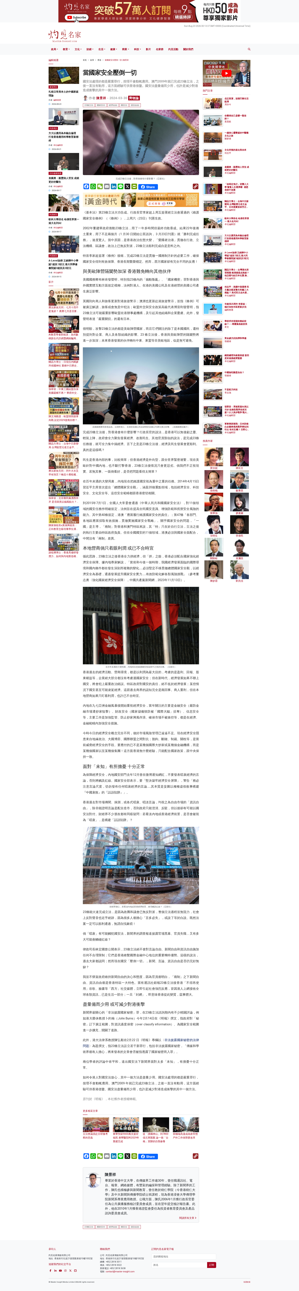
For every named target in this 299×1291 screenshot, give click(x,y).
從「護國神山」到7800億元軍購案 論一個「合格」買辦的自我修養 (155, 1137)
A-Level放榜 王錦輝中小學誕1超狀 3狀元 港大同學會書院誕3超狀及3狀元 (63, 264)
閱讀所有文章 (187, 1217)
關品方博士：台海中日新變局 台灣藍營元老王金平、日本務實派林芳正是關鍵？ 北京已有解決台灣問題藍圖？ (237, 207)
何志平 (228, 153)
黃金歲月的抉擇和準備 (235, 338)
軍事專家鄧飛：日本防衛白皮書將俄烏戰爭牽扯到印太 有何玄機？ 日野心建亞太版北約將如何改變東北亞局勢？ (237, 430)
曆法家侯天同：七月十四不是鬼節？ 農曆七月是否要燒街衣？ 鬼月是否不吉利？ (64, 311)
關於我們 (188, 49)
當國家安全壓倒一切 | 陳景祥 (117, 60)
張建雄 (228, 341)
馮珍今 (228, 104)
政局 (53, 49)
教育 (65, 49)
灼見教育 (53, 215)
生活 (100, 49)
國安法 (124, 105)
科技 (136, 49)
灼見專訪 (53, 128)
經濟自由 (113, 105)
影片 (148, 49)
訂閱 (211, 1264)
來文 (227, 327)
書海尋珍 (53, 87)
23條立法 (89, 105)
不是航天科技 (231, 389)
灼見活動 (173, 49)
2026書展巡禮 (55, 173)
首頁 (85, 60)
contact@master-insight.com (120, 1271)
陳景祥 (101, 98)
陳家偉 (228, 138)
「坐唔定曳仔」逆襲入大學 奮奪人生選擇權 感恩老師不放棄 (237, 187)
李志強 (228, 392)
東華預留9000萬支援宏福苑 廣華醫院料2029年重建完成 (126, 1137)
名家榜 (159, 49)
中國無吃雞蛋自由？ (234, 372)
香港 (99, 60)
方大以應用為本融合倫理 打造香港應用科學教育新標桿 (63, 137)
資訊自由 (135, 105)
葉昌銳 (228, 121)
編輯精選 (57, 100)
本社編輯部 (58, 145)
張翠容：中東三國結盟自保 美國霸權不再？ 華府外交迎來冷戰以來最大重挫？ (64, 393)
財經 (89, 49)
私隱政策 (247, 1282)
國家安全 (101, 105)
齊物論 (134, 98)
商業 (124, 49)
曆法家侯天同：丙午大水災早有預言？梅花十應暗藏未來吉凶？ (63, 474)
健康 (112, 49)
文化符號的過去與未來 (235, 150)
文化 (77, 49)
